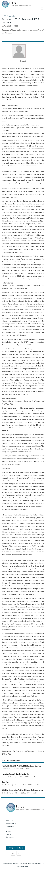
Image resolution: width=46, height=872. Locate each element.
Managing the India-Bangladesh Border (15, 774)
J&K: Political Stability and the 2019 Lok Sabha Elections (21, 766)
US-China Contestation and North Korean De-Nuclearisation (22, 790)
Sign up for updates (15, 848)
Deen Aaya (5, 782)
